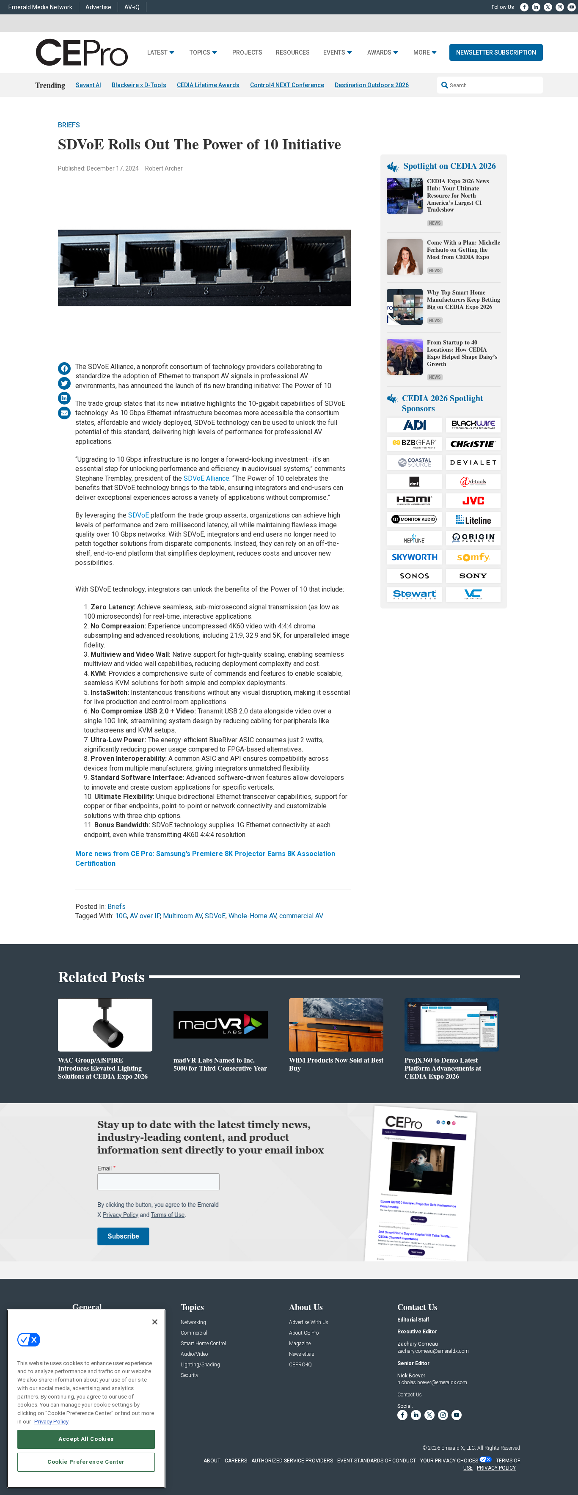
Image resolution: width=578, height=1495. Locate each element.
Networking (193, 1322)
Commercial (194, 1333)
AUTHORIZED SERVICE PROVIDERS (292, 1461)
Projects (247, 53)
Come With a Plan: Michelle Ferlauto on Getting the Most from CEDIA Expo (463, 249)
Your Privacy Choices (449, 1461)
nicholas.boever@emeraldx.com (432, 1382)
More (421, 53)
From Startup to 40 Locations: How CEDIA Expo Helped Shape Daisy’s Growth (462, 353)
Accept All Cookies (86, 1439)
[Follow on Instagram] (560, 7)
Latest (157, 53)
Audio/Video (194, 1354)
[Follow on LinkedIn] (536, 7)
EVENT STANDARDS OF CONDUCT (376, 1461)
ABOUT (212, 1461)
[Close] (155, 1322)
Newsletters (301, 1354)
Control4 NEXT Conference (287, 85)
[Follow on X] (548, 7)
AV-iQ (132, 7)
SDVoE (138, 515)
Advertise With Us (308, 1322)
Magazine (300, 1343)
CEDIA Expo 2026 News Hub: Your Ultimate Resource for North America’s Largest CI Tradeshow (458, 195)
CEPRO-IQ (300, 1365)
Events (334, 53)
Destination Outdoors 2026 (372, 85)
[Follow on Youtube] (571, 7)
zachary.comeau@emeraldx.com (433, 1351)
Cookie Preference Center (86, 1462)
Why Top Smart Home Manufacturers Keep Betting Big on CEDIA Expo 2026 (463, 299)
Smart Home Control (203, 1343)
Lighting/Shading (200, 1365)
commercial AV (301, 916)
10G (121, 916)
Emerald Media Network (40, 7)
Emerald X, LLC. (458, 1448)
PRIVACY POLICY (496, 1468)
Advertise (98, 7)
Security (189, 1375)
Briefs (69, 125)
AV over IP (145, 916)
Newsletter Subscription (496, 52)
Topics (200, 53)
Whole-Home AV (252, 916)
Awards (379, 53)
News (435, 223)
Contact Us (409, 1395)
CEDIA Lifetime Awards (208, 85)
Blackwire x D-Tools (139, 85)
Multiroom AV (182, 916)
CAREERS (236, 1461)
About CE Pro (304, 1333)
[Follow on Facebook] (524, 7)
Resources (293, 53)
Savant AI (88, 85)
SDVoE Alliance (206, 478)
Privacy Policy (51, 1421)
